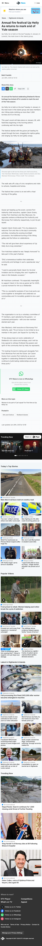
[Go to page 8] (27, 455)
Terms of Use (14, 924)
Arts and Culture (8, 415)
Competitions (26, 899)
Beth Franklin (6, 75)
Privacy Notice (25, 924)
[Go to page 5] (22, 455)
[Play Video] (21, 52)
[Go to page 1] (15, 455)
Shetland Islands (22, 415)
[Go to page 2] (17, 455)
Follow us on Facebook (13, 911)
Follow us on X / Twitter (13, 907)
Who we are (5, 924)
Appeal (24, 902)
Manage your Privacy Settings (12, 933)
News (4, 18)
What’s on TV (6, 902)
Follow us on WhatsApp (13, 915)
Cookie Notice (5, 927)
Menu (7, 3)
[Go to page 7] (25, 455)
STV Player (5, 899)
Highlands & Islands (16, 18)
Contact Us (35, 924)
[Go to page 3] (19, 455)
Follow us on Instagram (13, 919)
